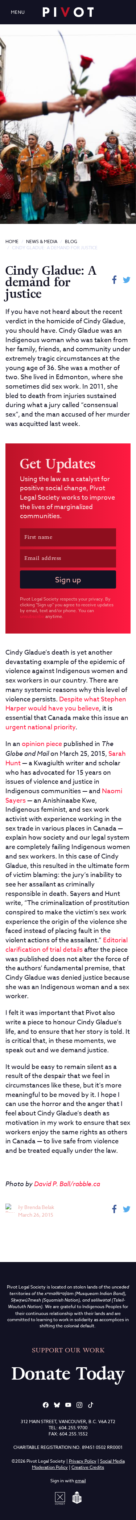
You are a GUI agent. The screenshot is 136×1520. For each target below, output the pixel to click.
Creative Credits (87, 1467)
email (80, 1481)
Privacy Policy (82, 1461)
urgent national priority (40, 727)
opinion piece (42, 744)
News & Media (41, 241)
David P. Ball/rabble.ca (67, 1183)
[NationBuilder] (75, 1498)
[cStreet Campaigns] (61, 1498)
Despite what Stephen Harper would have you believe (65, 704)
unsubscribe (32, 616)
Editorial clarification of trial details (66, 945)
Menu (18, 12)
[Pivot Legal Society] (68, 12)
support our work (68, 1350)
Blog (71, 241)
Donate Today (68, 1373)
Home (11, 241)
